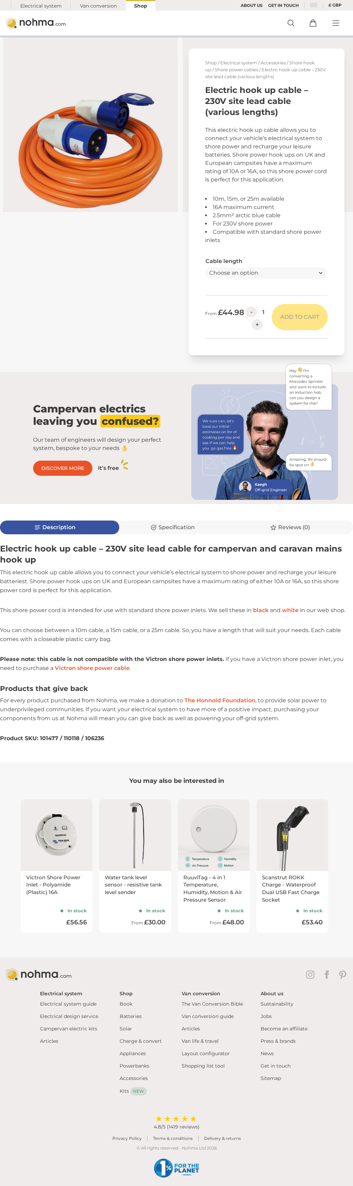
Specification (177, 527)
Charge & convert (141, 1041)
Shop (140, 6)
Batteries (131, 1016)
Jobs (266, 1016)
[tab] (176, 527)
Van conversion (98, 6)
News (267, 1053)
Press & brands (278, 1041)
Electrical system (41, 6)
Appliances (133, 1053)
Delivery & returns (222, 1138)
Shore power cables (236, 69)
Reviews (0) (294, 527)
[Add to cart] (313, 23)
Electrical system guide (68, 1004)
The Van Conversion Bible (212, 1004)
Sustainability (277, 1004)
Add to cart (299, 317)
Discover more (62, 468)
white (290, 610)
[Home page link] (37, 23)
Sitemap (271, 1078)
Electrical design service (69, 1016)
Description (58, 527)
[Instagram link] (311, 974)
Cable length (223, 261)
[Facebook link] (328, 974)
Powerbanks (134, 1066)
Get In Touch (283, 5)
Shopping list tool (203, 1066)
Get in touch (276, 1066)
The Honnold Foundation (219, 700)
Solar (126, 1029)
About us (252, 5)
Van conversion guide (208, 1016)
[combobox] (313, 5)
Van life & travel (200, 1041)
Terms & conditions (173, 1138)
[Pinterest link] (343, 974)
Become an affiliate (284, 1029)
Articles (49, 1041)
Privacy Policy (127, 1138)
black (261, 610)
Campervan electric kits (68, 1029)
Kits (132, 1091)
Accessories (273, 62)
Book (126, 1004)
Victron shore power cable (92, 668)
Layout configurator (206, 1053)
